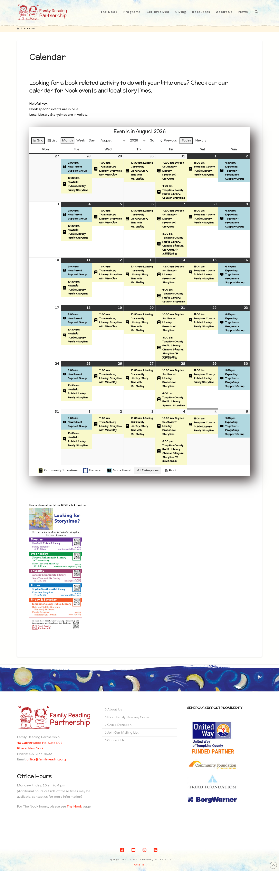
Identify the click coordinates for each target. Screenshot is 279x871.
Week (80, 140)
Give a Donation (119, 725)
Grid (37, 141)
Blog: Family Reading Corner (129, 717)
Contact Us (116, 740)
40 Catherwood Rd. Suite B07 (39, 743)
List (52, 141)
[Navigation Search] (256, 12)
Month (67, 140)
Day (92, 140)
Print (170, 471)
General (95, 470)
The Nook (74, 806)
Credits (139, 865)
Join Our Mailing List (122, 733)
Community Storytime (61, 470)
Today (186, 140)
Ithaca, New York (30, 748)
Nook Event (122, 470)
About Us (114, 709)
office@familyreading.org (46, 759)
